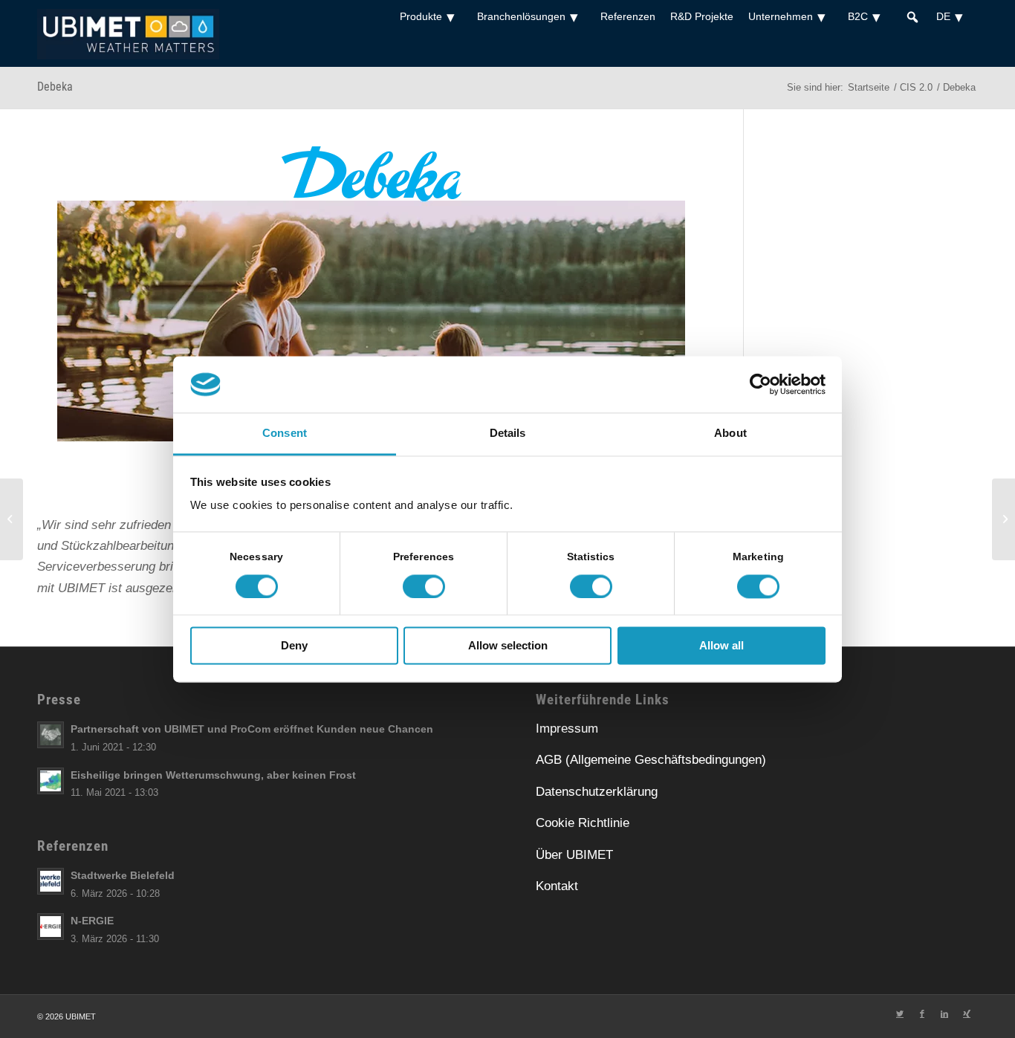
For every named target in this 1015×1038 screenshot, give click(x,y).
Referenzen (627, 16)
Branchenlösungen (521, 16)
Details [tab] (508, 433)
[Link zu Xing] (967, 1013)
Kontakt (557, 886)
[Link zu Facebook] (922, 1013)
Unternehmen (780, 16)
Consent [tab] (284, 433)
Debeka (55, 87)
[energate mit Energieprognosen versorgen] (11, 519)
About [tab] (730, 433)
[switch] (424, 586)
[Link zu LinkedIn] (944, 1013)
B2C (858, 16)
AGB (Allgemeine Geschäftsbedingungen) (651, 760)
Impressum (567, 728)
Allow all (721, 646)
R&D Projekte (701, 16)
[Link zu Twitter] (900, 1013)
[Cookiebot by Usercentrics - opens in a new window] (760, 384)
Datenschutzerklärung (597, 792)
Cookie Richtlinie (582, 823)
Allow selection (508, 646)
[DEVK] (1003, 519)
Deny (294, 646)
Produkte (421, 16)
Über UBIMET (574, 855)
